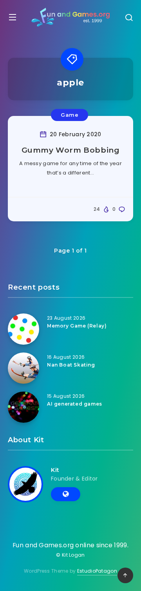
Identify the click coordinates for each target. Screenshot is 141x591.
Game (69, 115)
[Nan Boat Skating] (23, 368)
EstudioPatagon (97, 571)
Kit (55, 470)
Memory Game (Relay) (77, 326)
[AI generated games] (23, 407)
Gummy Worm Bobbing (71, 150)
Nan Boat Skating (71, 365)
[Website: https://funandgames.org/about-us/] (66, 494)
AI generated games (74, 404)
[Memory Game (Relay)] (23, 329)
